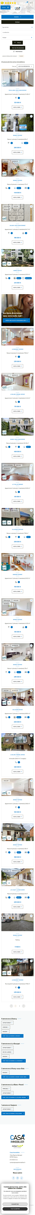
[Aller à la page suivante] (23, 1006)
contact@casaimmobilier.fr (17, 1162)
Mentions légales (30, 1205)
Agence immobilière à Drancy (9, 56)
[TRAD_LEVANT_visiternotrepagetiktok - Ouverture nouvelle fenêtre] (21, 1178)
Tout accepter (15, 1209)
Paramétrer (15, 1204)
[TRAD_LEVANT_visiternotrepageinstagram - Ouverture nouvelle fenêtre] (17, 1178)
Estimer (17, 22)
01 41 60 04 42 (14, 1159)
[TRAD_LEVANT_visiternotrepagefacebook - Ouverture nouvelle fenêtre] (13, 1178)
